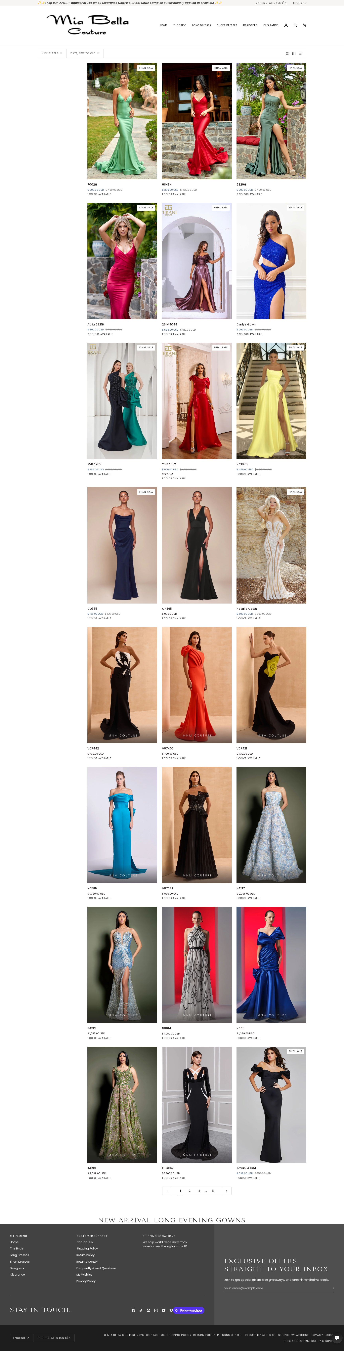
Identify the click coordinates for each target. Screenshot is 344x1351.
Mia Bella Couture (121, 1335)
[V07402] (197, 685)
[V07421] (271, 685)
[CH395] (197, 545)
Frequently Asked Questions (96, 1268)
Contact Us (84, 1242)
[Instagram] (156, 1310)
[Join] (328, 1288)
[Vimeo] (171, 1310)
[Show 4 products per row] (301, 53)
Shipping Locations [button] (159, 1236)
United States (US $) (270, 3)
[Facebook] (133, 1310)
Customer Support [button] (92, 1236)
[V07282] (197, 825)
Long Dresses (19, 1255)
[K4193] (122, 965)
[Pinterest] (148, 1310)
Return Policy (85, 1255)
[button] (179, 25)
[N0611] (271, 965)
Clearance (17, 1275)
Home (14, 1242)
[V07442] (122, 685)
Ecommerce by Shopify (316, 1341)
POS (288, 1341)
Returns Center (87, 1262)
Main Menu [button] (18, 1236)
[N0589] (122, 825)
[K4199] (122, 1105)
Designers (17, 1268)
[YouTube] (163, 1310)
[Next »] (227, 1191)
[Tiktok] (141, 1310)
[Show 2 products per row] (287, 53)
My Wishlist (84, 1275)
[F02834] (197, 1105)
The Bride (16, 1248)
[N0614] (197, 965)
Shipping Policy (87, 1248)
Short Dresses (20, 1262)
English (298, 3)
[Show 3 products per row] (293, 53)
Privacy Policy (86, 1281)
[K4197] (271, 825)
